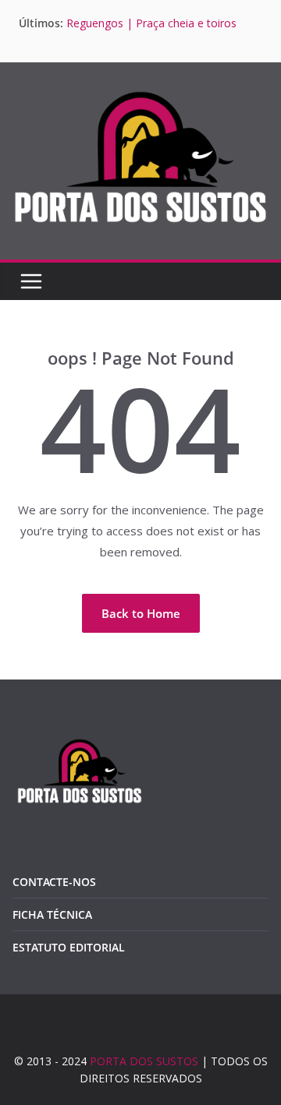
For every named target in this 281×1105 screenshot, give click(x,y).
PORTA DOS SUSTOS (144, 1061)
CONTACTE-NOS (54, 881)
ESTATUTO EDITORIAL (68, 947)
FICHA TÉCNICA (52, 914)
